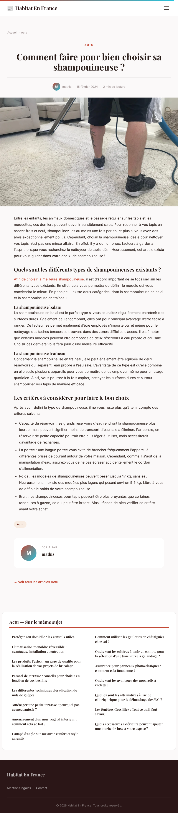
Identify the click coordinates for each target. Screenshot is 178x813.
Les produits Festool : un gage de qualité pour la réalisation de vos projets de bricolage (46, 663)
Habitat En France (32, 7)
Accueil (12, 32)
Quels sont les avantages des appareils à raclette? (125, 682)
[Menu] (166, 7)
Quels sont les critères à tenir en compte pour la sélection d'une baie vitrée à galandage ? (129, 653)
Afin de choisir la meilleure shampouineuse (49, 279)
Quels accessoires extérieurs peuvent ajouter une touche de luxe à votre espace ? (129, 726)
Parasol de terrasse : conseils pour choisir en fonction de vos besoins (46, 678)
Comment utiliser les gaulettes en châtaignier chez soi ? (129, 639)
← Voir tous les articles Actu (36, 582)
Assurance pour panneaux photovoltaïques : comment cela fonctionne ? (128, 668)
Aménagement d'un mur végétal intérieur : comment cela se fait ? (44, 721)
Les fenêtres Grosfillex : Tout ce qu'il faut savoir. (126, 711)
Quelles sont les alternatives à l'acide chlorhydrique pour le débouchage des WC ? (128, 697)
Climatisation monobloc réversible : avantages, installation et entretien (39, 649)
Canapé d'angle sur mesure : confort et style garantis (45, 736)
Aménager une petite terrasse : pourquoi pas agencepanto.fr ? (45, 707)
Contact (41, 788)
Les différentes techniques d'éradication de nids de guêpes (44, 692)
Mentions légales (19, 788)
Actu (24, 32)
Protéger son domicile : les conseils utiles (43, 637)
